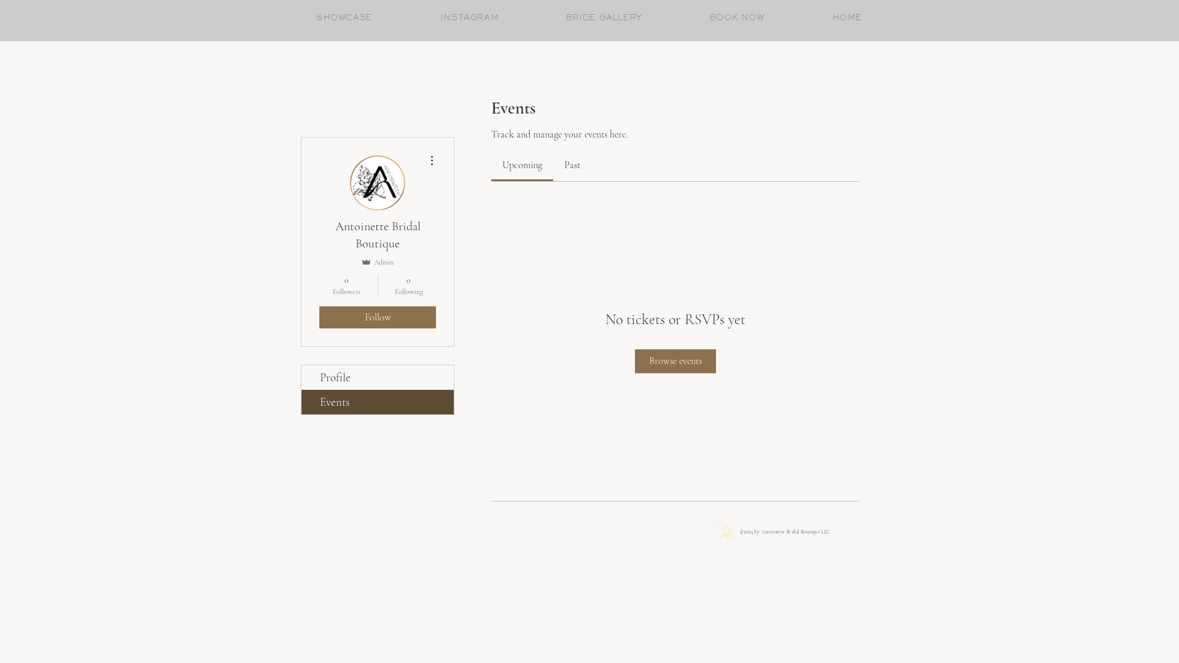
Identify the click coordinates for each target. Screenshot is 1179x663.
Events (334, 402)
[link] (522, 165)
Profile (335, 377)
